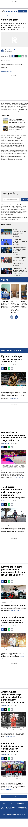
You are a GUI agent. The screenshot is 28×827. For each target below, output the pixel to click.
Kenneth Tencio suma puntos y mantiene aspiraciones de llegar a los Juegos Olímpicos (13, 570)
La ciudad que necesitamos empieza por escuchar (20, 241)
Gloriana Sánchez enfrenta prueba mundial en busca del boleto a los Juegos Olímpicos (13, 436)
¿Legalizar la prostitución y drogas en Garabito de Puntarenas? (5, 305)
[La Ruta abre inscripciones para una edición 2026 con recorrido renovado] (13, 768)
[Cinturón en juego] (14, 39)
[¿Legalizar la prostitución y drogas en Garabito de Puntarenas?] (5, 292)
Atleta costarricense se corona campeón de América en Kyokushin (12, 620)
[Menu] (3, 11)
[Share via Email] (22, 56)
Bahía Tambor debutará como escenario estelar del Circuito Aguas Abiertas (19, 232)
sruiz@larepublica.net (6, 71)
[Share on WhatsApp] (19, 56)
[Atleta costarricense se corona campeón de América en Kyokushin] (13, 640)
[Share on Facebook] (13, 56)
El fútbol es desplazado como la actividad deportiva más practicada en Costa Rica (17, 120)
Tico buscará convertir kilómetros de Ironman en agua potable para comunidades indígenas (13, 492)
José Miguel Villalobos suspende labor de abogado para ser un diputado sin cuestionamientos (19, 260)
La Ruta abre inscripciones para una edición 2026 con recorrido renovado (12, 747)
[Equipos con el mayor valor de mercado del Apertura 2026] (13, 379)
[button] (22, 11)
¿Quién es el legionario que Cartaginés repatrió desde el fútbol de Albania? (19, 250)
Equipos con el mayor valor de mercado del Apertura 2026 (11, 359)
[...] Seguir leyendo (13, 398)
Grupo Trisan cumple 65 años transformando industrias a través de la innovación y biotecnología (17, 128)
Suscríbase (22, 808)
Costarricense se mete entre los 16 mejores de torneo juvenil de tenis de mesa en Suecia (20, 271)
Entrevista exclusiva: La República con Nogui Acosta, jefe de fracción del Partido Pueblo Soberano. (15, 307)
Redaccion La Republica (13, 50)
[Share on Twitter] (16, 56)
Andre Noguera (6, 364)
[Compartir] (26, 56)
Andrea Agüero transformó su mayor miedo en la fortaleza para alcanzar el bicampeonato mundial (12, 697)
